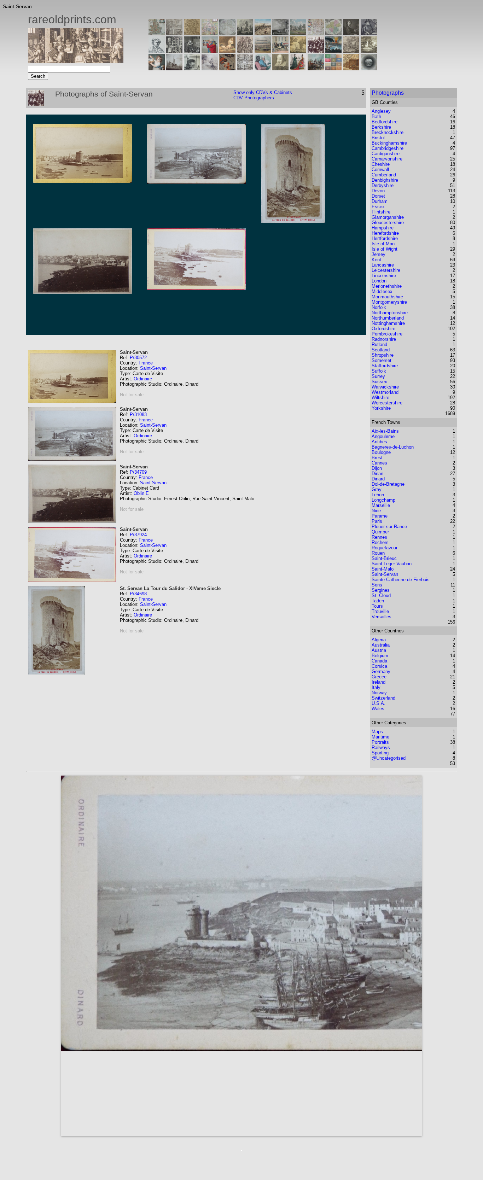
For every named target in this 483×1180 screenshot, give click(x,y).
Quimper (380, 531)
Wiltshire (380, 397)
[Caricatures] (210, 51)
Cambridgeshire (387, 148)
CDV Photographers (253, 97)
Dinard (378, 478)
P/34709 (138, 472)
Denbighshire (385, 180)
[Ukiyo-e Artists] (227, 68)
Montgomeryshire (389, 302)
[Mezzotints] (369, 51)
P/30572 (138, 357)
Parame (380, 516)
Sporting (380, 752)
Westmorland (385, 392)
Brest (377, 457)
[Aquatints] (174, 68)
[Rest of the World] (227, 33)
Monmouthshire (387, 296)
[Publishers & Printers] (174, 51)
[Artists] (351, 33)
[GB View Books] (333, 68)
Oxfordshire (383, 328)
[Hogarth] (192, 51)
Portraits (380, 742)
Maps (377, 731)
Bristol (378, 137)
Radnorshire (384, 339)
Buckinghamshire (389, 143)
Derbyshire (383, 185)
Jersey (378, 254)
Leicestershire (386, 270)
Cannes (379, 463)
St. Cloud (381, 595)
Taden (378, 600)
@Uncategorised (389, 758)
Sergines (381, 590)
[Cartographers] (369, 33)
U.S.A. (378, 703)
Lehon (378, 494)
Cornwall (380, 169)
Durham (380, 201)
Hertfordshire (385, 238)
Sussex (379, 381)
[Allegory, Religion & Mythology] (245, 68)
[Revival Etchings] (210, 68)
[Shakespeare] (280, 68)
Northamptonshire (390, 312)
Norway (379, 692)
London (379, 281)
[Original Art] (298, 51)
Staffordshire (385, 365)
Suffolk (379, 371)
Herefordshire (385, 233)
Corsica (379, 666)
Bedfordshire (384, 121)
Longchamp (383, 500)
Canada (379, 661)
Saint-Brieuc (384, 558)
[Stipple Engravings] (157, 68)
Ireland (378, 682)
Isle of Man (383, 243)
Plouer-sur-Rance (389, 526)
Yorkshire (381, 408)
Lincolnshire (384, 275)
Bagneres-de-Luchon (393, 447)
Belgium (380, 655)
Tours (377, 606)
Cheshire (381, 164)
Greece (379, 676)
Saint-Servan (153, 368)
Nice (376, 510)
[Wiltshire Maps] (316, 33)
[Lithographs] (192, 68)
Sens (377, 585)
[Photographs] (316, 51)
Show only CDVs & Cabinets (262, 92)
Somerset (381, 360)
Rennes (379, 537)
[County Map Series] (192, 33)
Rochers (380, 542)
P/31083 (138, 414)
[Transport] (280, 51)
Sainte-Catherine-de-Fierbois (401, 579)
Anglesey (381, 111)
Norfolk (379, 307)
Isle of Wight (384, 249)
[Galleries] (333, 51)
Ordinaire (143, 378)
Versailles (381, 616)
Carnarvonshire (387, 159)
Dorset (378, 196)
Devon (378, 190)
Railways (381, 747)
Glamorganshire (388, 217)
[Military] (316, 68)
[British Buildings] (245, 33)
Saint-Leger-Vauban (392, 563)
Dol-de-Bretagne (388, 484)
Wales (378, 708)
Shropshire (383, 355)
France (146, 363)
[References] (351, 68)
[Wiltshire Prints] (298, 33)
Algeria (379, 639)
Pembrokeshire (387, 334)
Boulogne (381, 452)
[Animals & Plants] (227, 51)
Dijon (377, 468)
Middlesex (382, 291)
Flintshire (381, 212)
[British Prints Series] (174, 33)
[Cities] (263, 33)
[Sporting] (263, 51)
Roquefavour (384, 547)
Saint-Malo (383, 569)
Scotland (381, 349)
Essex (378, 206)
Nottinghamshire (388, 323)
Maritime (380, 737)
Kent (376, 259)
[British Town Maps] (210, 33)
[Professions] (263, 68)
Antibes (379, 441)
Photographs (388, 93)
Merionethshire (387, 286)
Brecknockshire (387, 132)
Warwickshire (385, 387)
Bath (376, 116)
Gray (377, 489)
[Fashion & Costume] (298, 68)
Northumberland (388, 318)
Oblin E (141, 493)
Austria (379, 650)
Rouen (378, 553)
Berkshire (381, 127)
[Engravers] (157, 51)
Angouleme (383, 436)
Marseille (381, 505)
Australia (381, 645)
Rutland (379, 344)
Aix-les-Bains (385, 431)
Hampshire (383, 227)
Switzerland (383, 698)
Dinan (377, 473)
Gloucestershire (388, 222)
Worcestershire (387, 402)
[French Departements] (333, 33)
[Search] (369, 68)
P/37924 (138, 534)
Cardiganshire (386, 153)
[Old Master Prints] (351, 51)
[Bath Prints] (280, 33)
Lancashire (383, 265)
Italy (376, 687)
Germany (381, 671)
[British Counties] (157, 33)
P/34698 (138, 593)
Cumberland (384, 174)
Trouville (380, 611)
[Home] (75, 61)
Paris (377, 521)
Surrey (378, 376)
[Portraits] (245, 51)
